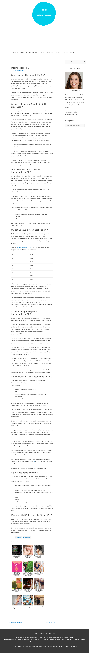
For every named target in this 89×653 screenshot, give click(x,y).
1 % (34, 461)
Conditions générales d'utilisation (50, 637)
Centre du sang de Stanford (24, 247)
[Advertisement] (44, 39)
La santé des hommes (17, 70)
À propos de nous (66, 637)
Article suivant (49, 622)
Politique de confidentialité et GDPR (27, 637)
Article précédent (15, 622)
